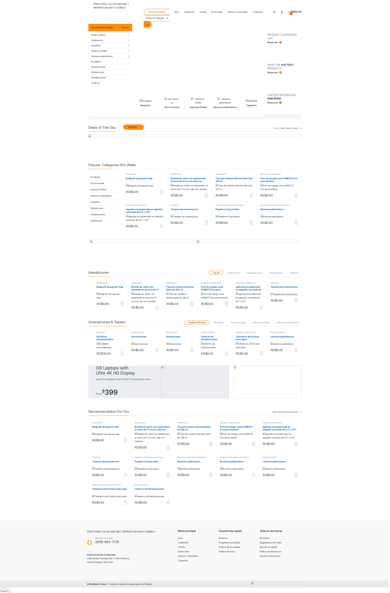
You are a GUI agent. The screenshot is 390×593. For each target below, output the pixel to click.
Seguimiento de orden (271, 542)
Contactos (258, 12)
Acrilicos (95, 83)
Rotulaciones (97, 72)
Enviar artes (217, 12)
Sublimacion (96, 220)
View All (125, 27)
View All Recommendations (285, 412)
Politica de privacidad (229, 547)
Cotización (189, 12)
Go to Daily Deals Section (286, 128)
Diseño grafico (98, 35)
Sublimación (97, 40)
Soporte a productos (270, 556)
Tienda (202, 12)
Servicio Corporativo (238, 12)
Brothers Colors (98, 584)
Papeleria (96, 45)
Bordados (96, 61)
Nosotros (223, 538)
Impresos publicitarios (102, 56)
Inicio (176, 12)
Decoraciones (98, 67)
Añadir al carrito (160, 191)
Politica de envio (227, 551)
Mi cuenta (264, 538)
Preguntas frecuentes (229, 542)
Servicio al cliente (268, 547)
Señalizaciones (98, 77)
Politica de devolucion (271, 551)
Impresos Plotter (99, 51)
